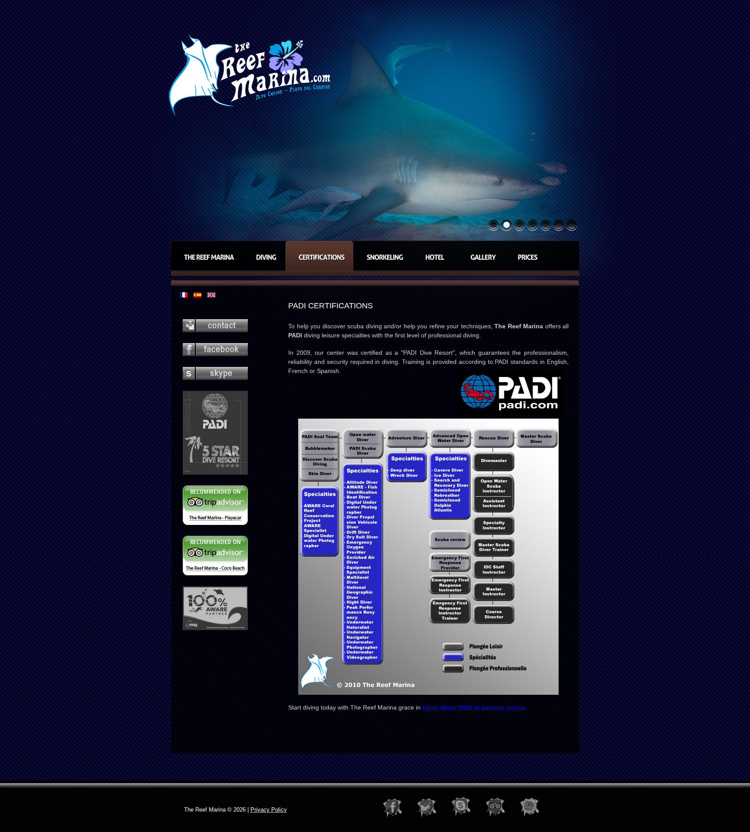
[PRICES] (525, 256)
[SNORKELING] (383, 256)
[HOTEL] (434, 256)
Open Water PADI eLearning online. (474, 707)
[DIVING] (264, 256)
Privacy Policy (268, 809)
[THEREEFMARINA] (207, 256)
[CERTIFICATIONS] (319, 256)
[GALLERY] (480, 256)
